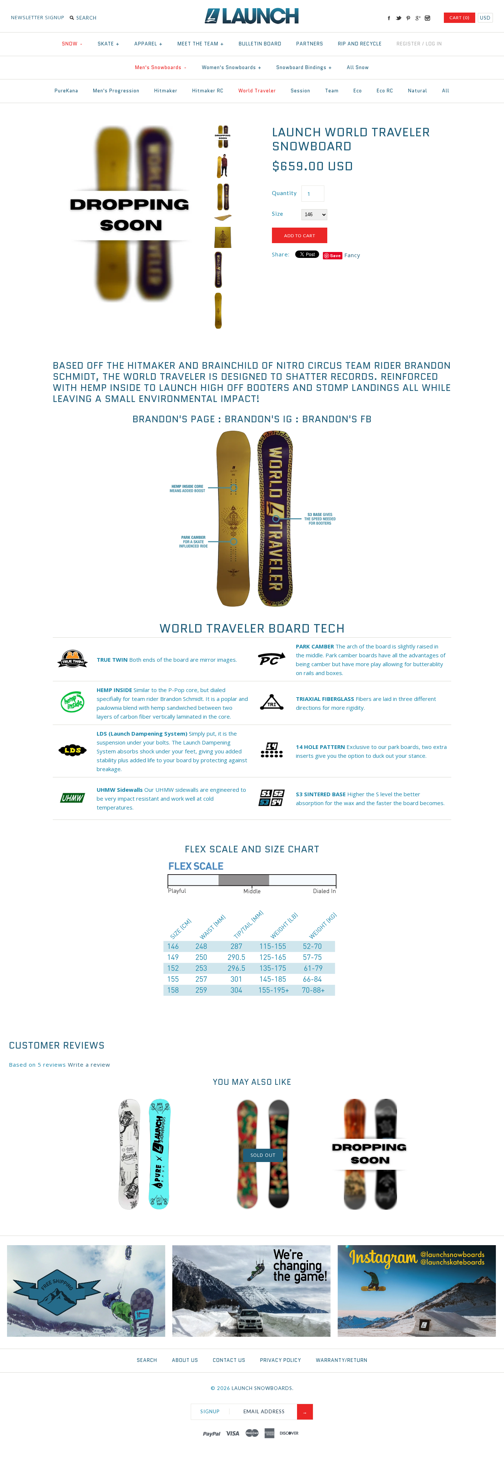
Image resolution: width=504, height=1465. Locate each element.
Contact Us (229, 1360)
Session (300, 90)
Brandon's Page (173, 419)
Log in (434, 43)
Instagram (427, 18)
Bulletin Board (260, 43)
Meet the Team (200, 43)
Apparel (148, 43)
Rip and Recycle (360, 43)
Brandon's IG (259, 419)
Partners (309, 43)
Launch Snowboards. (263, 1388)
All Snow (358, 67)
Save (335, 255)
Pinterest (408, 18)
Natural (417, 90)
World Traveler (257, 90)
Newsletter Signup (38, 17)
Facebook (389, 18)
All (445, 90)
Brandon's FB (337, 419)
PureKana (66, 90)
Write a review (89, 1064)
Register (409, 43)
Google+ (418, 18)
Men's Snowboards (161, 67)
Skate (109, 43)
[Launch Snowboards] (252, 11)
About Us (185, 1360)
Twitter (398, 18)
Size (277, 213)
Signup (210, 1411)
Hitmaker (165, 90)
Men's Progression (116, 90)
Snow (72, 43)
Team (332, 90)
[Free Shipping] (86, 1335)
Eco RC (385, 90)
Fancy (352, 255)
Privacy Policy (280, 1360)
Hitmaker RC (208, 90)
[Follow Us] (417, 1335)
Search (147, 1360)
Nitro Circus (309, 365)
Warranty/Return (341, 1360)
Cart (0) (459, 17)
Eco (357, 90)
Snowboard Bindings (304, 67)
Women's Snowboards (232, 67)
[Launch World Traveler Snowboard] (131, 129)
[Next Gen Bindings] (251, 1335)
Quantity (284, 193)
